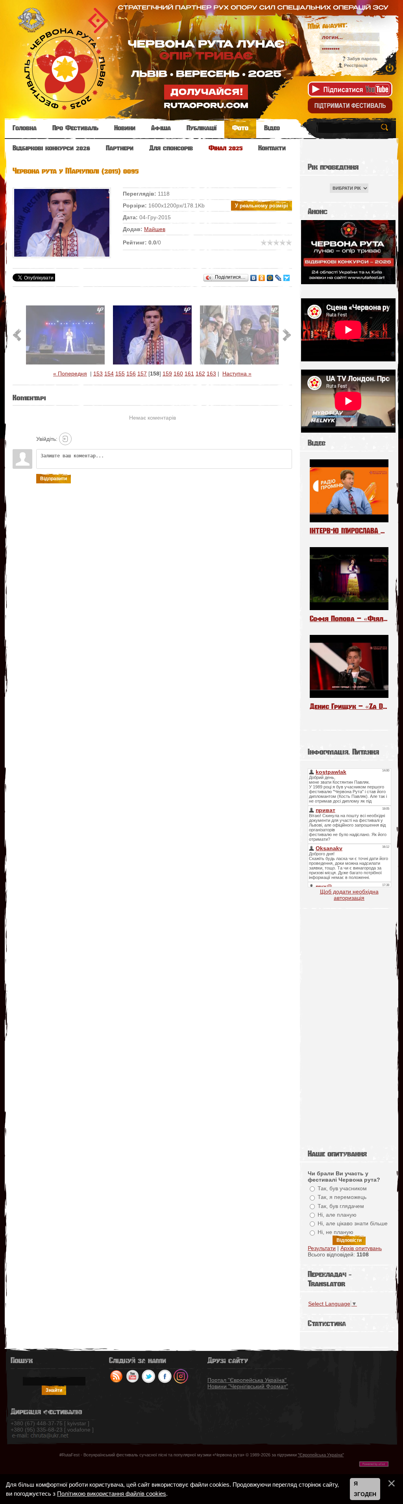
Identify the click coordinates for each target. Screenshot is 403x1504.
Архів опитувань (361, 1248)
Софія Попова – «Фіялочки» (349, 618)
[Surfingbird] (287, 278)
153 (98, 373)
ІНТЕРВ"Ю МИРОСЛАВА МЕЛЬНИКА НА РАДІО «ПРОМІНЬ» (349, 530)
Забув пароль (362, 58)
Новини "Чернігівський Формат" (247, 1386)
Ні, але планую (337, 1215)
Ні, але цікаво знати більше (353, 1223)
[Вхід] (65, 439)
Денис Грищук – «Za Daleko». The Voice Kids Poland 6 (349, 706)
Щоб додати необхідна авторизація (349, 894)
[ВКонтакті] (254, 278)
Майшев (154, 229)
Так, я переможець (342, 1197)
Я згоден (365, 1489)
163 (211, 373)
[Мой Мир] (270, 278)
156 (131, 373)
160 (178, 373)
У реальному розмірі (261, 206)
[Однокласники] (262, 278)
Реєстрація (355, 65)
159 (167, 373)
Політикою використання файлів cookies (111, 1493)
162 (200, 373)
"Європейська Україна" (321, 1454)
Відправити (53, 478)
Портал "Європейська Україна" (247, 1380)
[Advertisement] (349, 1027)
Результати (322, 1248)
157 (142, 373)
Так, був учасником (342, 1188)
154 (109, 373)
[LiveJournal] (278, 278)
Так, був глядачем (341, 1206)
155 (120, 373)
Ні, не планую (335, 1232)
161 (189, 373)
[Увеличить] (61, 223)
